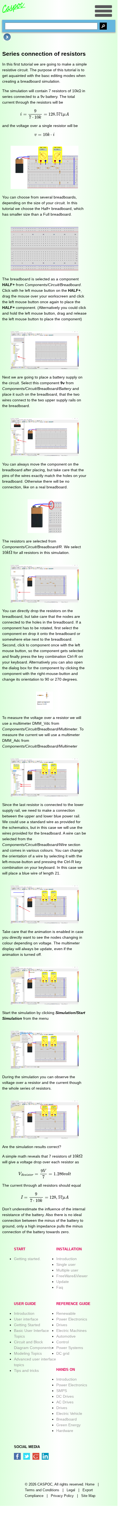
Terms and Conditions (42, 1490)
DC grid (62, 1353)
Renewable (66, 1313)
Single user (66, 1264)
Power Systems (69, 1347)
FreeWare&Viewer (72, 1276)
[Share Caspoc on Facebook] (17, 1456)
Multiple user (67, 1270)
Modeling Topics (28, 1353)
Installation (69, 1249)
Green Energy (68, 1425)
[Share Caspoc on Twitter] (26, 1456)
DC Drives (65, 1396)
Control (62, 1342)
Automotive (66, 1336)
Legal (71, 1490)
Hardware (64, 1430)
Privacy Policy (62, 1496)
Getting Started (27, 1325)
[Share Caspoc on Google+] (36, 1456)
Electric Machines (71, 1330)
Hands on (65, 1370)
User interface (26, 1319)
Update (62, 1281)
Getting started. (27, 1259)
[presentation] (44, 114)
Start (19, 1249)
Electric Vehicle (69, 1413)
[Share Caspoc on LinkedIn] (45, 1456)
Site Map (88, 1496)
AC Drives (64, 1402)
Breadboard (66, 1419)
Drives (61, 1325)
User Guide (25, 1304)
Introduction (66, 1259)
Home (90, 1484)
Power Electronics (71, 1319)
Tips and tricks (26, 1370)
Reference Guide (73, 1304)
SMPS (61, 1390)
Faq (59, 1287)
